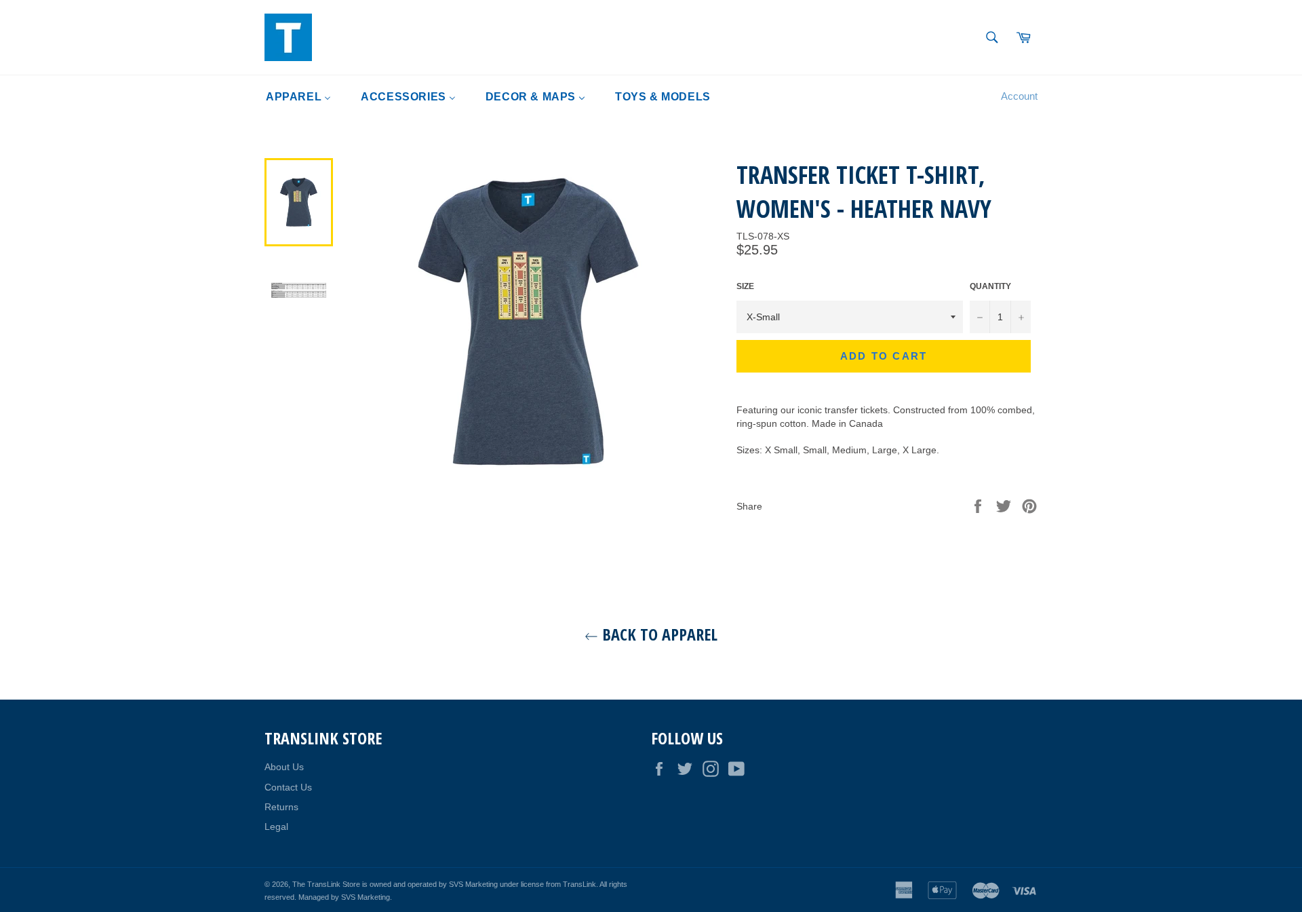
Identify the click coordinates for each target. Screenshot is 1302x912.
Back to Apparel (657, 634)
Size (745, 286)
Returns (281, 806)
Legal (276, 826)
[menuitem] (298, 96)
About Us (284, 766)
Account (1019, 96)
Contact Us (288, 787)
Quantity (990, 286)
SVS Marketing (365, 897)
